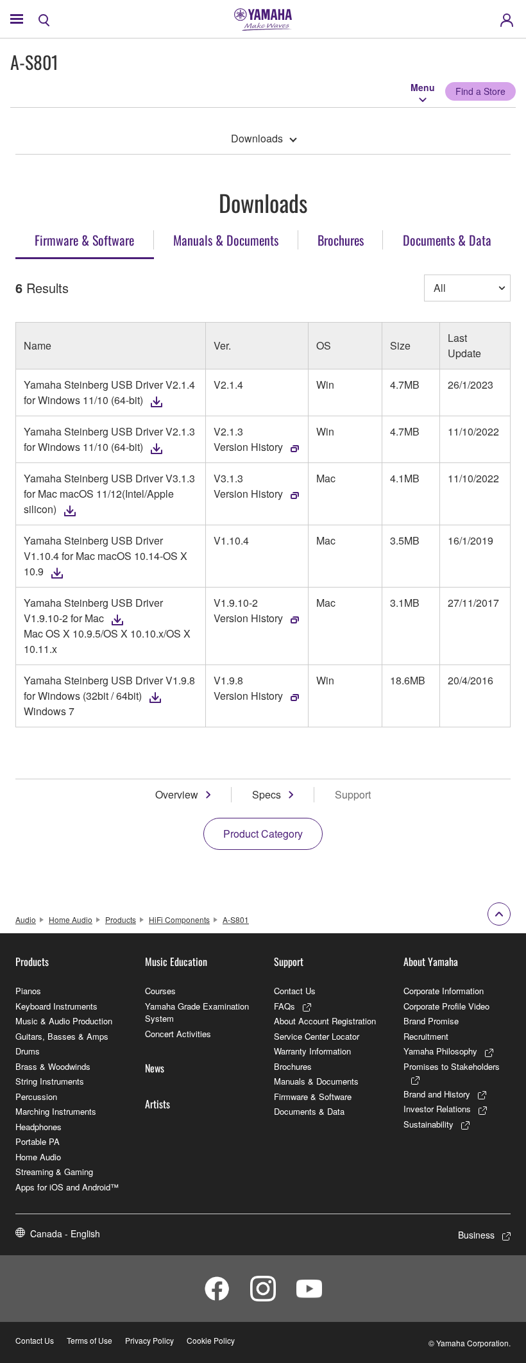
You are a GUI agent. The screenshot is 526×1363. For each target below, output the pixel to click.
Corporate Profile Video (446, 1006)
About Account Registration (325, 1021)
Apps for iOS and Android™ (67, 1187)
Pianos (28, 991)
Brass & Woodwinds (52, 1066)
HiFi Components (179, 919)
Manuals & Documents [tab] (225, 240)
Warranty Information (312, 1051)
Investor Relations (437, 1109)
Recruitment (425, 1036)
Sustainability (428, 1124)
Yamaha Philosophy (440, 1051)
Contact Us (295, 991)
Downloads (257, 138)
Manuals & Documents (316, 1081)
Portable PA (37, 1141)
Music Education (176, 961)
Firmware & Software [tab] (84, 240)
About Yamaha (430, 961)
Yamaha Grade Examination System (197, 1012)
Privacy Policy (149, 1340)
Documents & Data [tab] (447, 240)
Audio (25, 919)
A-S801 (236, 919)
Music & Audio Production (63, 1021)
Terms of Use (89, 1340)
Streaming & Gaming (54, 1171)
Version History (248, 446)
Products (120, 919)
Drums (27, 1051)
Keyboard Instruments (56, 1006)
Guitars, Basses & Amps (61, 1036)
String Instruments (49, 1081)
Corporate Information (443, 991)
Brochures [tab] (341, 240)
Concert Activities (178, 1034)
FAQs (284, 1006)
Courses (160, 991)
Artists (157, 1104)
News (154, 1068)
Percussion (36, 1096)
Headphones (38, 1127)
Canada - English (65, 1233)
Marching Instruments (55, 1111)
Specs (266, 794)
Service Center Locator (316, 1036)
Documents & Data (309, 1111)
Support (288, 961)
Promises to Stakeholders (451, 1066)
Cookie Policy (211, 1340)
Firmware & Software (313, 1096)
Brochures (293, 1066)
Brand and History (436, 1094)
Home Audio (70, 919)
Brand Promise (431, 1021)
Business (476, 1234)
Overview (176, 794)
